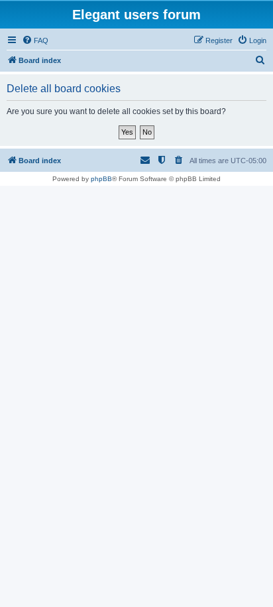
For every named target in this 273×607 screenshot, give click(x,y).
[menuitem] (35, 40)
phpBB (101, 178)
